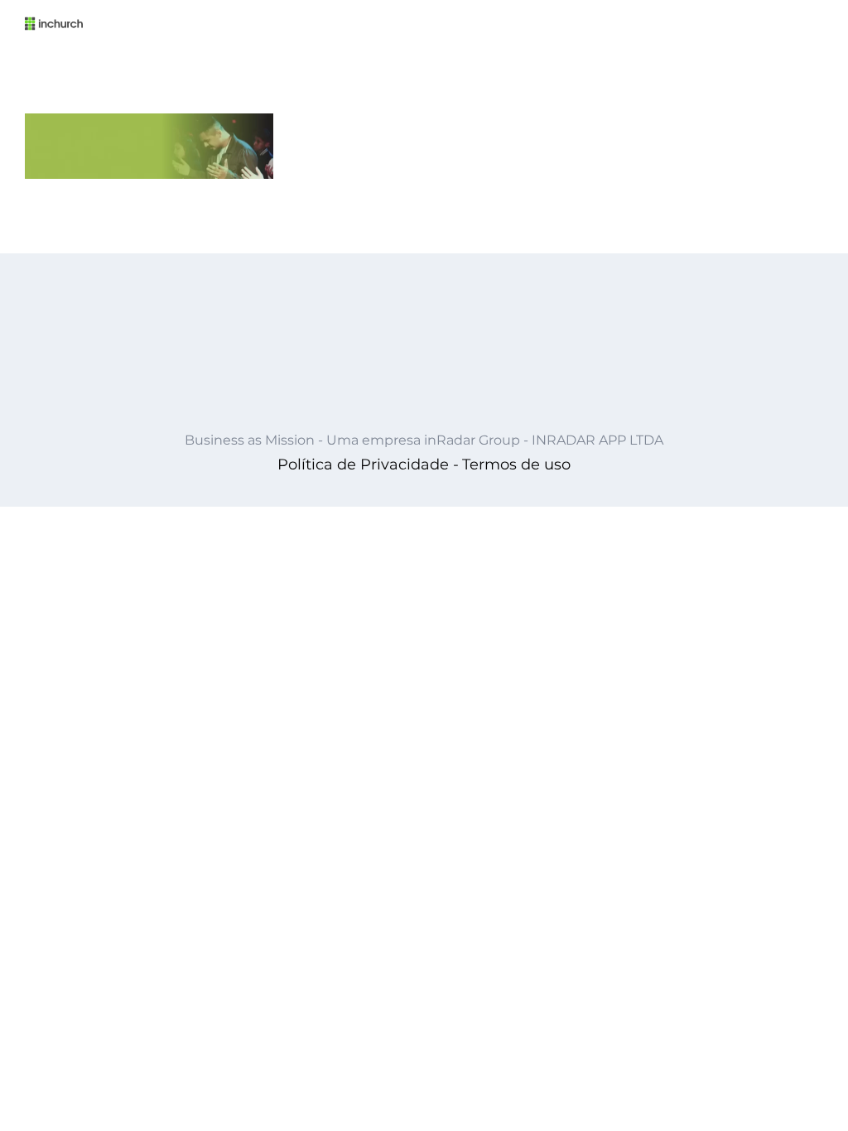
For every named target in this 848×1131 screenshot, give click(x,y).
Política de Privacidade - (368, 464)
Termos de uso (516, 464)
